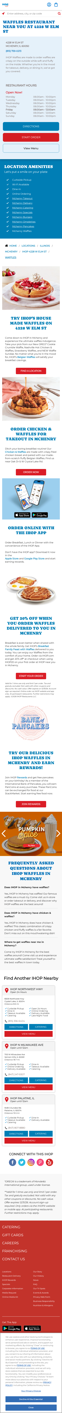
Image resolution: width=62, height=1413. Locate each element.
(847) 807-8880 (16, 1127)
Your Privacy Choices (31, 1391)
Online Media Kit (10, 1297)
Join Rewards (31, 804)
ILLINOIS (45, 245)
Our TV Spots (39, 1288)
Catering (41, 1026)
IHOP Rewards (9, 1280)
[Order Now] (56, 4)
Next (58, 833)
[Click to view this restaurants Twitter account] (21, 1162)
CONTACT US (13, 1259)
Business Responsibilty (44, 1301)
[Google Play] (11, 1328)
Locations (29, 245)
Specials (6, 1284)
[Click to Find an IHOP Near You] (3, 13)
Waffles (10, 257)
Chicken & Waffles (15, 452)
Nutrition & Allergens (43, 1305)
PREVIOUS (3, 833)
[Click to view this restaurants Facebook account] (12, 1162)
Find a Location (31, 371)
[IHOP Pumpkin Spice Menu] (31, 833)
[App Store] (32, 1328)
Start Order (31, 137)
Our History (38, 1276)
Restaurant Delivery (11, 1276)
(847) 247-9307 (16, 1074)
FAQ (35, 1284)
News (35, 1280)
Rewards (22, 777)
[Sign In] (49, 4)
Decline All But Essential (31, 1399)
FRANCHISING (14, 1251)
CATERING (11, 1227)
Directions (31, 126)
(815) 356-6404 (16, 1021)
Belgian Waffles (26, 357)
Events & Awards (41, 1293)
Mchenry (11, 251)
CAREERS (10, 1243)
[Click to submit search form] (58, 13)
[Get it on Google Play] (40, 514)
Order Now (31, 472)
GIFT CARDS (12, 1235)
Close (31, 1407)
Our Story (37, 1271)
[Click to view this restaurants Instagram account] (31, 1162)
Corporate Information (12, 1288)
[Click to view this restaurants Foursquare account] (40, 1162)
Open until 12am (19, 1047)
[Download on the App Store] (22, 514)
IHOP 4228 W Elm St (34, 251)
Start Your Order (31, 676)
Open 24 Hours (18, 992)
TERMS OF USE (38, 1348)
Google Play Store (34, 558)
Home (13, 245)
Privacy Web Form (41, 1297)
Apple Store (12, 558)
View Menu (31, 148)
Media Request (9, 1293)
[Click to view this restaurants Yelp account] (49, 1162)
